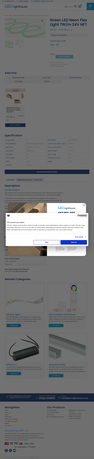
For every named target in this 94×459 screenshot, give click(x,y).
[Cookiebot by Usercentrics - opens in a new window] (79, 215)
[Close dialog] (84, 205)
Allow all (73, 242)
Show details (79, 237)
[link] (66, 208)
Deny (46, 242)
